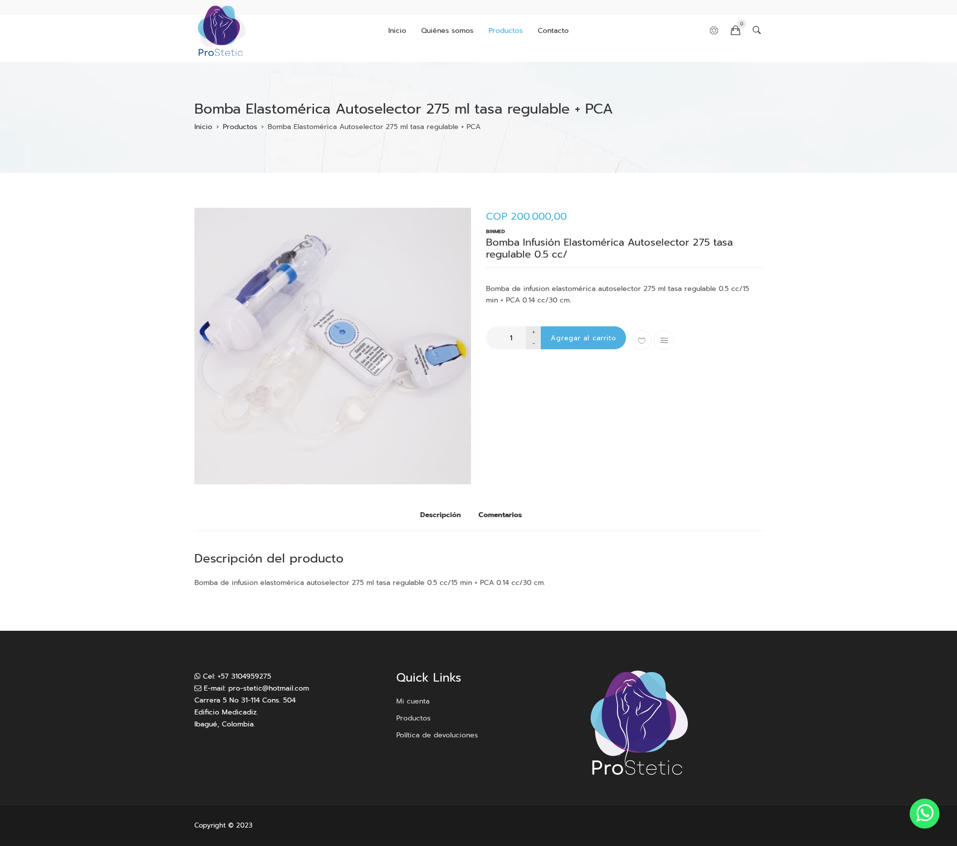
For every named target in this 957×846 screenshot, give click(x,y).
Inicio (397, 30)
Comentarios (500, 515)
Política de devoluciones (437, 735)
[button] (332, 346)
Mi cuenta (413, 701)
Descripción (440, 515)
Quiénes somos (447, 30)
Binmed (495, 231)
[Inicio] (221, 31)
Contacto (553, 30)
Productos (505, 30)
